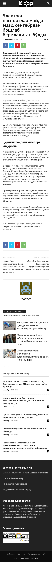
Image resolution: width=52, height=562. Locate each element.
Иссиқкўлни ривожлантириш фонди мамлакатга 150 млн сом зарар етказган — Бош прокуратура (14, 266)
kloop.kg (6, 390)
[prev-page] (4, 366)
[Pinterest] (17, 45)
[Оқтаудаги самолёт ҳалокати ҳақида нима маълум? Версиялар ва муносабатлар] (9, 325)
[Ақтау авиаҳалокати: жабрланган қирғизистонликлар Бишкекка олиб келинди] (9, 353)
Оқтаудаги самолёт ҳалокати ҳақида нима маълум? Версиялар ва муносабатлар (32, 325)
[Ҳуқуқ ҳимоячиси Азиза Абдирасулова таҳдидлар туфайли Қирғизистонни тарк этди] (9, 338)
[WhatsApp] (23, 45)
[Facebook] (5, 45)
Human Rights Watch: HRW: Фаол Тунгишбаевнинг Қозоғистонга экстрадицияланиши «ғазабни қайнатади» (25, 445)
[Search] (48, 3)
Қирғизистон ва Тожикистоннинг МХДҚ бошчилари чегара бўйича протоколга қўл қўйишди (25, 384)
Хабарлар (11, 554)
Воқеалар (21, 554)
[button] (4, 3)
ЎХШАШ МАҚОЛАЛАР (14, 312)
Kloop (5, 406)
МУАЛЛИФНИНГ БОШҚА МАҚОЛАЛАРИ (21, 315)
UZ (44, 554)
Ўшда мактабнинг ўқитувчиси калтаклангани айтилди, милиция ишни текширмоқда (23, 401)
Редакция (9, 39)
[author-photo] (26, 295)
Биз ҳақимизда (34, 554)
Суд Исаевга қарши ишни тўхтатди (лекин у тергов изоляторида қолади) (25, 416)
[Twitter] (11, 45)
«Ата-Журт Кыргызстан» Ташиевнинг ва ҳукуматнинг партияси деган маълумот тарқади (37, 265)
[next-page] (8, 366)
